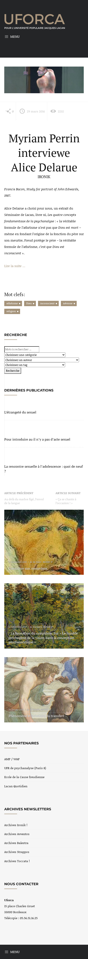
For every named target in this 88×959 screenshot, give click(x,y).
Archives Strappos (16, 852)
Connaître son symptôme (28, 568)
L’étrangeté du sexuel (20, 412)
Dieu (29, 303)
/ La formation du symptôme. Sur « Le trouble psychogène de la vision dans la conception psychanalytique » (43, 638)
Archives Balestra (16, 843)
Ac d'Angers (36, 627)
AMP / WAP (12, 759)
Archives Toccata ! (17, 861)
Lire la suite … (14, 265)
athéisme (12, 303)
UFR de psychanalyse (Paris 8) (25, 768)
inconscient (47, 303)
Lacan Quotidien (15, 786)
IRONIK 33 (46, 709)
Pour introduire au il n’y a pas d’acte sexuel (37, 439)
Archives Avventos (16, 834)
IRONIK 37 (48, 562)
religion (11, 311)
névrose (67, 303)
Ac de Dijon (35, 562)
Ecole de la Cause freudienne (24, 777)
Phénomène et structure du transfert (36, 716)
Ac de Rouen (33, 709)
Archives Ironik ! (15, 825)
